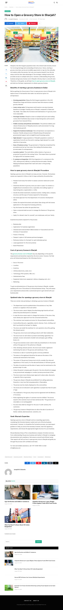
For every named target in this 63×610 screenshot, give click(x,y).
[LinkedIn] (6, 77)
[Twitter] (6, 73)
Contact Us (27, 600)
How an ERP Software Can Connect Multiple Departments (30, 577)
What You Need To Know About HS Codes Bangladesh (17, 525)
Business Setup (28, 457)
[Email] (6, 85)
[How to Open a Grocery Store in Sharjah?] (31, 44)
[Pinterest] (6, 81)
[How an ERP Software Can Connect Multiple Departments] (9, 579)
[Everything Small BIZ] (31, 2)
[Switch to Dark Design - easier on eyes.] (54, 2)
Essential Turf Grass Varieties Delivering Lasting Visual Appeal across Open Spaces (35, 586)
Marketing (47, 457)
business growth (18, 457)
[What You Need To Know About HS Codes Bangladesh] (18, 515)
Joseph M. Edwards (13, 19)
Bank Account (8, 457)
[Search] (57, 2)
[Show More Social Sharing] (39, 23)
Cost (35, 457)
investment (40, 457)
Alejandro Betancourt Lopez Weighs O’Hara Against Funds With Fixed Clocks (44, 502)
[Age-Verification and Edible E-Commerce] (18, 492)
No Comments (34, 19)
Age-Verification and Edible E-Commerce (17, 501)
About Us (36, 600)
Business (7, 11)
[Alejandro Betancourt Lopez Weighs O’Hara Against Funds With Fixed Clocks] (45, 492)
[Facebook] (6, 69)
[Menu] (6, 2)
